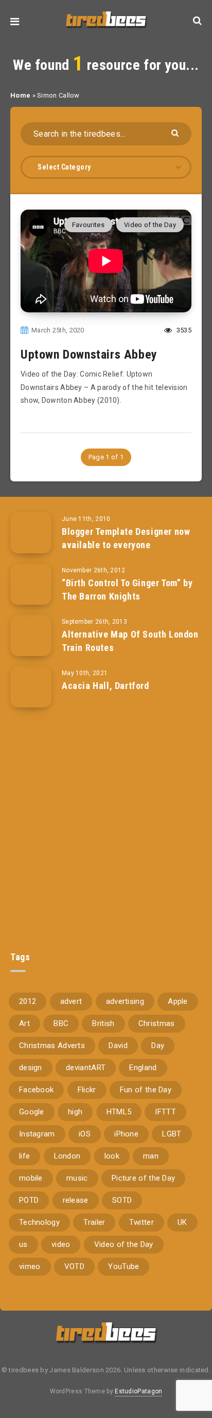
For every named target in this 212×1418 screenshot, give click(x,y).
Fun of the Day (145, 1089)
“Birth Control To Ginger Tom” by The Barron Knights (127, 589)
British (103, 1023)
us (23, 1244)
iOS (85, 1134)
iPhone (126, 1134)
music (77, 1178)
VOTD (74, 1266)
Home (20, 95)
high (75, 1111)
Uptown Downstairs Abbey (89, 354)
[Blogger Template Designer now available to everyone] (30, 532)
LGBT (171, 1134)
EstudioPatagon (138, 1391)
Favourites (88, 225)
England (142, 1067)
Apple (178, 1001)
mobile (31, 1178)
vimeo (30, 1266)
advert (71, 1001)
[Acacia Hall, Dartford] (30, 686)
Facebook (36, 1089)
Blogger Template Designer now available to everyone (126, 538)
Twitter (141, 1222)
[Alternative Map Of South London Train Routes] (30, 635)
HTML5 (119, 1111)
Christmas (156, 1023)
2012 (27, 1001)
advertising (125, 1001)
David (118, 1045)
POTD (29, 1200)
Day (157, 1045)
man (150, 1156)
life (24, 1156)
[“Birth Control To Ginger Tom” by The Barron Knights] (30, 584)
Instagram (37, 1134)
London (67, 1156)
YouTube (123, 1266)
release (76, 1200)
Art (24, 1023)
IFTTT (165, 1111)
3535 (183, 330)
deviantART (85, 1067)
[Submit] (176, 132)
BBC (61, 1023)
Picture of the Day (143, 1178)
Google (31, 1111)
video (60, 1244)
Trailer (94, 1222)
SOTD (122, 1200)
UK (182, 1222)
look (111, 1156)
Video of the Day (150, 225)
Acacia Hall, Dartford (105, 685)
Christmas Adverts (52, 1045)
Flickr (87, 1089)
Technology (39, 1222)
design (30, 1067)
